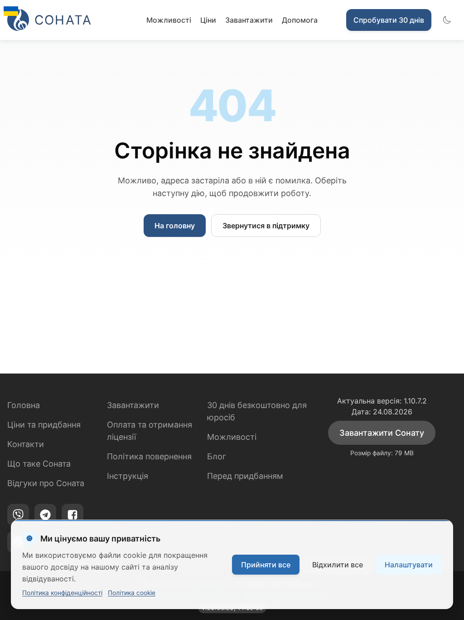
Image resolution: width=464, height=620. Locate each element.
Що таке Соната (39, 463)
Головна (23, 405)
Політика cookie (131, 592)
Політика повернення (149, 456)
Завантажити (249, 20)
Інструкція (127, 476)
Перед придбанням (245, 476)
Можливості (168, 20)
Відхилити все (337, 564)
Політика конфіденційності (62, 592)
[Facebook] (72, 515)
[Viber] (18, 515)
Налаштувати (409, 564)
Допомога (300, 20)
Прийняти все (265, 564)
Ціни (208, 20)
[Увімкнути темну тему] (447, 20)
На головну (175, 225)
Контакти (25, 444)
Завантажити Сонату (381, 433)
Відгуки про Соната (45, 483)
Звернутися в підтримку (265, 225)
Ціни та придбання (44, 424)
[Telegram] (45, 515)
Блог (216, 456)
